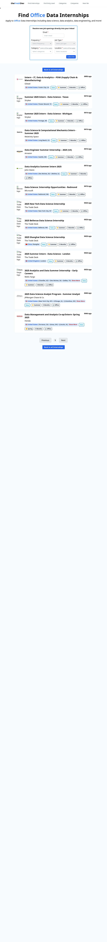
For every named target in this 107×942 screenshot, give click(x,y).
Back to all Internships (53, 70)
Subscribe (71, 57)
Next (63, 340)
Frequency (36, 40)
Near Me (86, 3)
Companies (74, 3)
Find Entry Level (49, 3)
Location (65, 48)
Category (41, 48)
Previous (45, 340)
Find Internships (33, 3)
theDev (17, 3)
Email (45, 32)
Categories (62, 3)
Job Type (59, 40)
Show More (76, 280)
